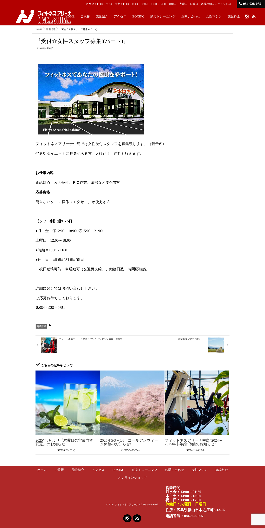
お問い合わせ (190, 16)
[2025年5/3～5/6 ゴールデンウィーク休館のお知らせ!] (132, 403)
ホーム (42, 470)
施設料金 (234, 16)
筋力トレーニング (163, 16)
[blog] (253, 16)
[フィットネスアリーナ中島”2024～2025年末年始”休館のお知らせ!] (197, 403)
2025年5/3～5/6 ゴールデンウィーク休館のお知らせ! (129, 442)
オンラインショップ (132, 477)
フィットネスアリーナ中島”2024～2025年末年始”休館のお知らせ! (193, 442)
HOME (69, 16)
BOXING (138, 16)
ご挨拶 (85, 16)
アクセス (120, 16)
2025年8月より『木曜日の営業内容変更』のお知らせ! (64, 442)
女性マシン (214, 16)
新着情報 (41, 326)
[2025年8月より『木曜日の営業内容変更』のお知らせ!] (68, 403)
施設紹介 (102, 16)
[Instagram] (246, 16)
